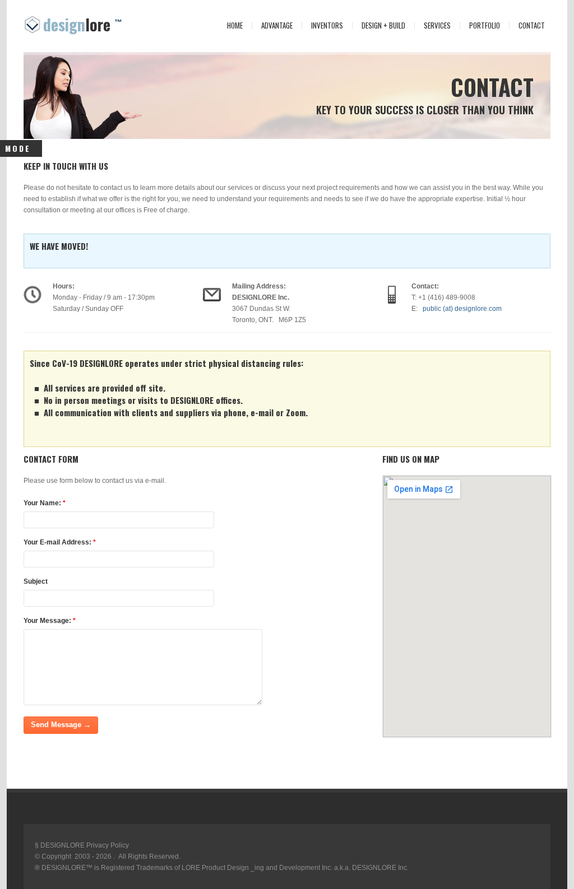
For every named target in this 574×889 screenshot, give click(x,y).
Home (230, 25)
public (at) (460, 309)
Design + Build (383, 25)
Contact (527, 25)
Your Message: (50, 621)
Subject (36, 581)
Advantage (277, 25)
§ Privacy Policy (82, 845)
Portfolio (484, 25)
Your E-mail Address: (60, 542)
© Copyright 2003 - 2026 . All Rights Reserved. (107, 856)
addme (17, 783)
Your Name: (45, 503)
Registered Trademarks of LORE (149, 868)
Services (433, 25)
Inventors (327, 25)
